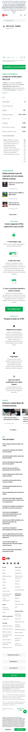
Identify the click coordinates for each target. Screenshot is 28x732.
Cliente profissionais (5, 599)
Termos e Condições (18, 625)
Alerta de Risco (19, 632)
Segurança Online (7, 647)
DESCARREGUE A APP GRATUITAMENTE (15, 67)
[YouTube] (3, 563)
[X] (11, 563)
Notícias (17, 598)
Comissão (5, 123)
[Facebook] (7, 563)
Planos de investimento (5, 608)
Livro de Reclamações (18, 644)
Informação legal (19, 635)
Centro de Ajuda (6, 639)
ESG (16, 607)
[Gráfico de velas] (24, 57)
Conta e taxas (6, 591)
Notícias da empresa (18, 639)
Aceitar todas (20, 729)
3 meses (18, 57)
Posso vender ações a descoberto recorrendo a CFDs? (12, 550)
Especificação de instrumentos (6, 595)
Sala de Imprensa (19, 590)
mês (13, 57)
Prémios (17, 584)
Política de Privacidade (18, 615)
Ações (4, 573)
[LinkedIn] (14, 563)
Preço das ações (19, 604)
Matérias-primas (6, 576)
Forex (3, 585)
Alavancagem (6, 101)
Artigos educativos (7, 626)
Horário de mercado (7, 114)
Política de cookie (19, 622)
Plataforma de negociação (19, 577)
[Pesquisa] (21, 15)
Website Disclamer (20, 629)
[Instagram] (18, 563)
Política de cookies (20, 726)
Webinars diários (6, 632)
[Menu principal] (25, 15)
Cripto (4, 579)
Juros (3, 612)
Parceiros (17, 581)
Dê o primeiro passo (14, 309)
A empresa (18, 570)
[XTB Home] (4, 15)
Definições (8, 729)
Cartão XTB (5, 619)
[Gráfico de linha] (21, 57)
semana (8, 57)
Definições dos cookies (20, 709)
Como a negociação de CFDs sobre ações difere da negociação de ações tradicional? (13, 535)
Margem (4, 110)
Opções (4, 588)
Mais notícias (13, 214)
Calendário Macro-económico (7, 635)
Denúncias (18, 619)
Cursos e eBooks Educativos (6, 643)
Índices (4, 582)
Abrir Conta (14, 675)
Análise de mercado (7, 629)
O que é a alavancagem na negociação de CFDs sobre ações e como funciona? (12, 543)
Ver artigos (13, 430)
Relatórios (17, 601)
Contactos (17, 587)
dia (4, 57)
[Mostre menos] (14, 13)
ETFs (3, 570)
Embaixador (18, 573)
